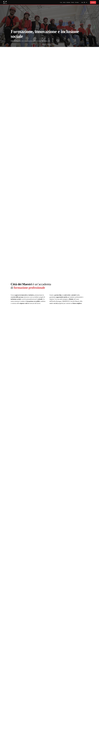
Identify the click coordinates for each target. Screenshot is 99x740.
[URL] (86, 2)
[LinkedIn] (82, 2)
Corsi (61, 2)
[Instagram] (84, 2)
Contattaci (93, 2)
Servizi (64, 2)
